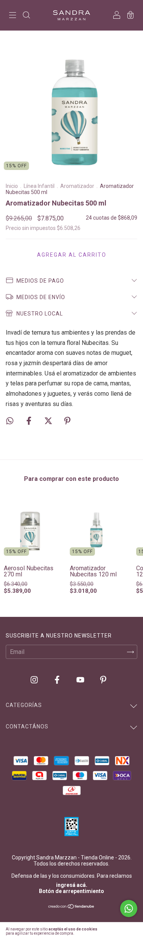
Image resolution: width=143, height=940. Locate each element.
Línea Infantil (39, 186)
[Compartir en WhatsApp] (10, 421)
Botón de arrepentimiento (71, 891)
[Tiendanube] (71, 907)
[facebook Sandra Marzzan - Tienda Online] (57, 680)
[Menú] (12, 15)
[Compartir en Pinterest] (67, 421)
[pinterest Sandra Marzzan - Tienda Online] (103, 680)
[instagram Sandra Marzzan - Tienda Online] (34, 680)
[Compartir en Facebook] (29, 421)
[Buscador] (26, 15)
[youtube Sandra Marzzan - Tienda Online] (81, 680)
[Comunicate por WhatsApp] (128, 908)
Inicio (12, 186)
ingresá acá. (71, 885)
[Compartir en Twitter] (49, 421)
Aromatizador (77, 186)
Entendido (122, 931)
